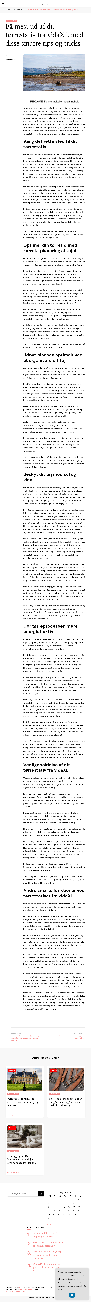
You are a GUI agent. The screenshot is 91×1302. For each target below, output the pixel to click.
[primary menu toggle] (3, 3)
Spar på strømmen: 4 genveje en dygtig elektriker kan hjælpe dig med (47, 1255)
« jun (49, 1224)
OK (72, 1295)
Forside (53, 1287)
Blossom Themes (25, 1289)
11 (53, 1207)
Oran (45, 3)
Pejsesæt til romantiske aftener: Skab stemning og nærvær (22, 1102)
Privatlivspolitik (19, 1291)
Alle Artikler (11, 20)
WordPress (9, 1291)
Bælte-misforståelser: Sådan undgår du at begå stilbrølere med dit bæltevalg (66, 1102)
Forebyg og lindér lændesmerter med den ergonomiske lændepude (21, 1159)
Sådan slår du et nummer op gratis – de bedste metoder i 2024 (47, 1267)
